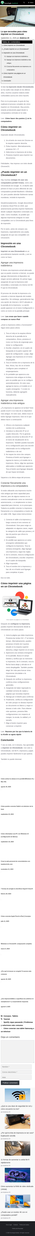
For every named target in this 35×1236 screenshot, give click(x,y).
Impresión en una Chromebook (13, 53)
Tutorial (7, 1019)
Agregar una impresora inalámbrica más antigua (19, 61)
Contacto (15, 1224)
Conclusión (7, 81)
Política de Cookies (24, 1224)
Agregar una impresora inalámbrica (17, 56)
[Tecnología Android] (9, 2)
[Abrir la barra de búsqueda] (24, 2)
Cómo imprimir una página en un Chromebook (14, 75)
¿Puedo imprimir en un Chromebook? (16, 49)
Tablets (15, 1016)
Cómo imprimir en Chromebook (14, 45)
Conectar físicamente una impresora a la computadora (19, 68)
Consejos (7, 1016)
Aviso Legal (9, 1224)
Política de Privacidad (17, 1228)
